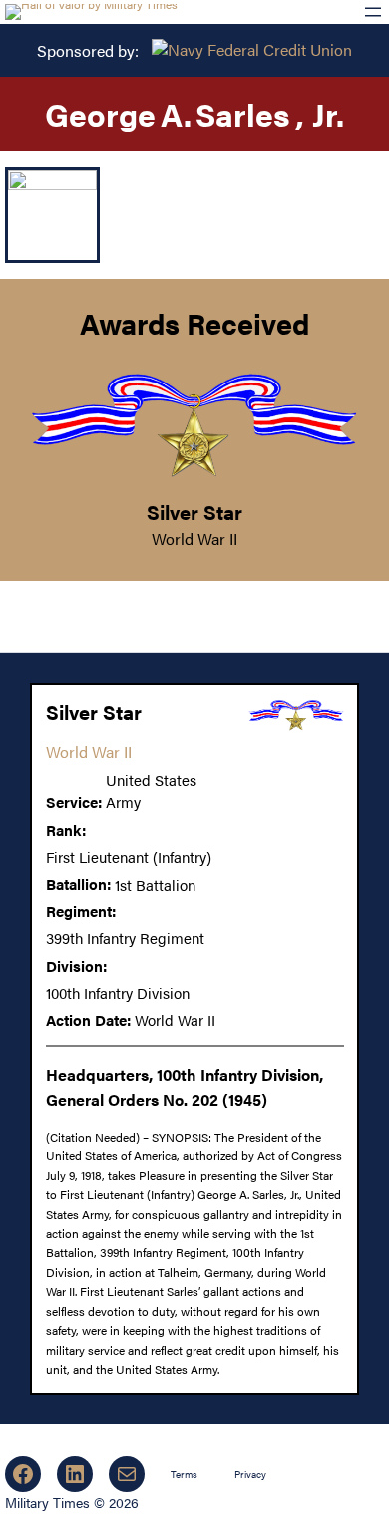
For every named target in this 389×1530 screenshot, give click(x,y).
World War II (194, 538)
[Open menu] (373, 12)
